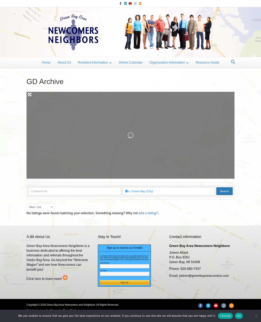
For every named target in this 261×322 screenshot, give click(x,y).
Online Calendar (131, 62)
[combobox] (41, 207)
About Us (64, 62)
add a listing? (148, 213)
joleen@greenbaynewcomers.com (204, 275)
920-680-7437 (190, 268)
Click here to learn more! (44, 278)
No (239, 315)
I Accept (225, 315)
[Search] (231, 62)
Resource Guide (207, 62)
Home (46, 62)
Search (226, 191)
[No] (256, 316)
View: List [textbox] (35, 207)
